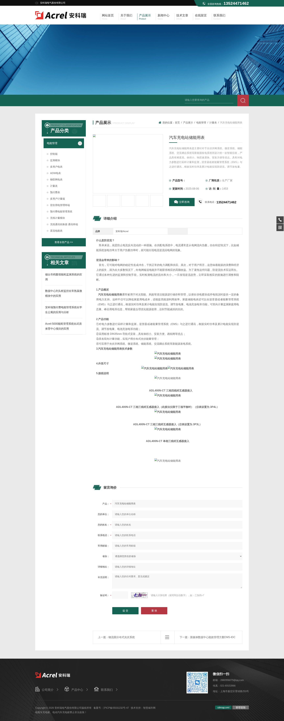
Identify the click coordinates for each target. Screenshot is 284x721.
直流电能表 (56, 230)
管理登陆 (241, 707)
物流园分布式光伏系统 (121, 637)
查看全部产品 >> (64, 242)
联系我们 (107, 689)
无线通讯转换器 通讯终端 (64, 224)
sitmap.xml (223, 707)
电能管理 (201, 122)
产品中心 (77, 689)
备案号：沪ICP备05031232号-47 (111, 707)
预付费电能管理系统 (61, 211)
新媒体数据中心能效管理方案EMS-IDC (213, 637)
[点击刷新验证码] (139, 595)
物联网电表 (56, 179)
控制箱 (54, 153)
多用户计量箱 (57, 198)
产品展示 (188, 122)
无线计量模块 (57, 217)
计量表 (213, 122)
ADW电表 (55, 173)
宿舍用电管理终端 (60, 205)
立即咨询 (184, 202)
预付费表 (55, 192)
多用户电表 (56, 166)
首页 (177, 122)
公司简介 (48, 689)
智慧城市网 (149, 707)
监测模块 (55, 160)
